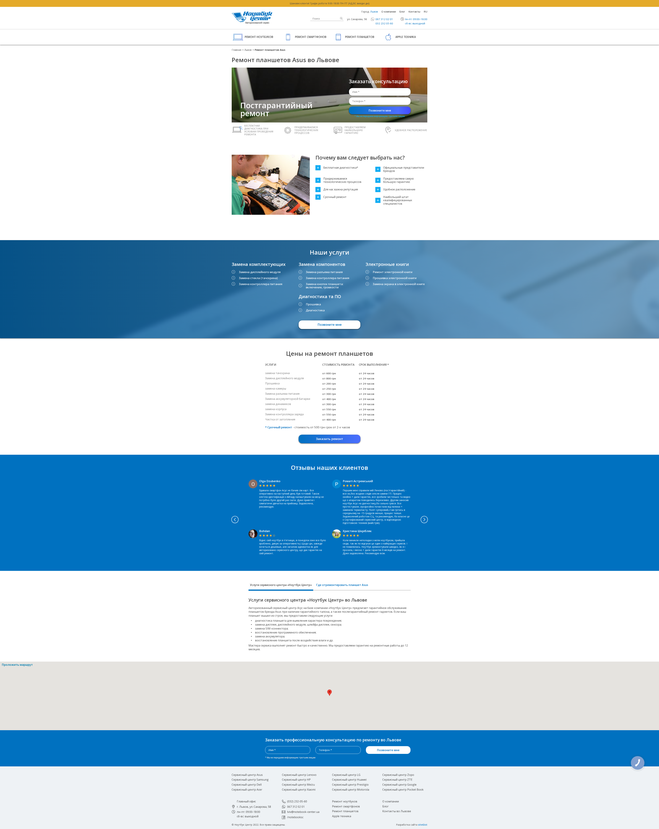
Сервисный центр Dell (247, 784)
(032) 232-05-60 (297, 801)
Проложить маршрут (17, 664)
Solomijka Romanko (273, 481)
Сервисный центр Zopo (398, 775)
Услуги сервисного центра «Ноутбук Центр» (281, 585)
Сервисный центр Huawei (349, 779)
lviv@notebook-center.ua (303, 812)
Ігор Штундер (353, 528)
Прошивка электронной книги (395, 278)
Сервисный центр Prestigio (350, 784)
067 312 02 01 (384, 19)
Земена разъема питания (324, 272)
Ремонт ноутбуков (259, 37)
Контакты (414, 11)
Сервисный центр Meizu (298, 784)
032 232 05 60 (384, 23)
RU (425, 11)
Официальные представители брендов (403, 169)
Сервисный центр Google (399, 784)
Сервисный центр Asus (247, 775)
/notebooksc (295, 817)
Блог (402, 11)
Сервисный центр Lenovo (299, 775)
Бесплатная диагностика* (340, 167)
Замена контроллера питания (260, 284)
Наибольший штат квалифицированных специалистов (397, 200)
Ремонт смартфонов (310, 37)
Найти (341, 18)
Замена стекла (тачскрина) (258, 278)
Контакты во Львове (396, 811)
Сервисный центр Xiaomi (298, 789)
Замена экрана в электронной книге (399, 284)
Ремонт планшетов (359, 37)
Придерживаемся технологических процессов (342, 180)
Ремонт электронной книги (392, 272)
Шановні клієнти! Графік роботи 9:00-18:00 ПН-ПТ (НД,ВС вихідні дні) (329, 3)
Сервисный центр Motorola (350, 789)
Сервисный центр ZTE (397, 779)
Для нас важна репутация (340, 189)
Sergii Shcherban (270, 528)
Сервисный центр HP (296, 779)
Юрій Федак (351, 481)
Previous (235, 519)
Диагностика (315, 310)
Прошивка (313, 304)
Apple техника (405, 37)
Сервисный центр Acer (247, 789)
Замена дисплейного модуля (260, 272)
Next (424, 519)
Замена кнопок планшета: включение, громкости (324, 285)
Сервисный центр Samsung (250, 779)
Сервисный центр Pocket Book (403, 789)
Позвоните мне (379, 110)
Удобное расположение (399, 189)
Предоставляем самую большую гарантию (398, 180)
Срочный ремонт (334, 197)
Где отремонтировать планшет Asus (342, 585)
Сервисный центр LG (346, 775)
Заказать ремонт (329, 439)
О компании (388, 11)
